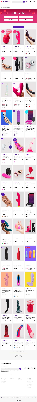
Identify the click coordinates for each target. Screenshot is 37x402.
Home (2, 7)
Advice (11, 374)
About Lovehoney (29, 376)
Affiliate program (29, 387)
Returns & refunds (3, 381)
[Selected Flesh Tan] (16, 161)
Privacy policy (29, 382)
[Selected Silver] (2, 135)
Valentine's (4, 7)
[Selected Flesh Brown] (5, 216)
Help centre (2, 376)
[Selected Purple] (28, 53)
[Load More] (7, 216)
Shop (19, 374)
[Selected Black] (29, 53)
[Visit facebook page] (25, 368)
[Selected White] (5, 135)
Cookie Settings (29, 385)
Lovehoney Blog (12, 378)
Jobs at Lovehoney (29, 379)
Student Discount (20, 379)
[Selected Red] (26, 53)
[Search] (24, 2)
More (28, 374)
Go (20, 368)
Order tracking (3, 382)
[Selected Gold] (17, 296)
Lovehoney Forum (12, 379)
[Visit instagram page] (32, 368)
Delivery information (3, 378)
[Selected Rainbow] (14, 296)
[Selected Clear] (2, 107)
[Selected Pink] (16, 135)
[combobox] (18, 2)
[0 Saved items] (30, 1)
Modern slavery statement (30, 388)
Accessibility (28, 390)
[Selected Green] (2, 243)
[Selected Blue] (5, 243)
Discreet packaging (3, 379)
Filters (18, 27)
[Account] (28, 1)
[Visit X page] (28, 368)
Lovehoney (18, 4)
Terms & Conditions (29, 381)
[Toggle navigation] (34, 1)
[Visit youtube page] (35, 368)
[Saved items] (10, 51)
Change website (18, 400)
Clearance (3, 111)
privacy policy (7, 371)
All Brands (19, 378)
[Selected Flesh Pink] (4, 216)
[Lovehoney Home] (5, 2)
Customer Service (4, 374)
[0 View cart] (32, 1)
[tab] (5, 383)
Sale (19, 376)
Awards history (29, 378)
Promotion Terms (29, 384)
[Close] (35, 397)
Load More (18, 355)
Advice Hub (11, 376)
